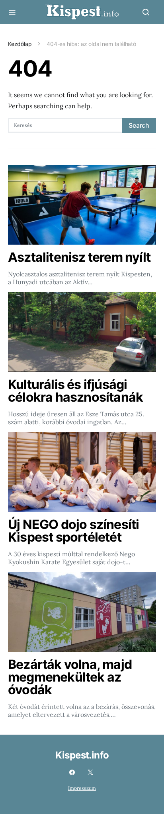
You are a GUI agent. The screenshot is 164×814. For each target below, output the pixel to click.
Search (139, 125)
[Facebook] (72, 772)
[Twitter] (90, 772)
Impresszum (82, 788)
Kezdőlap (20, 43)
